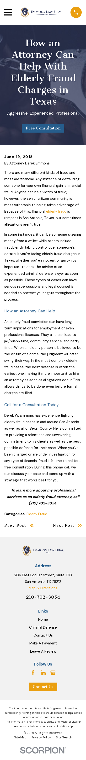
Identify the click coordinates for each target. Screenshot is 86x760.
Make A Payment (43, 643)
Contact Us (43, 635)
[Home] (41, 12)
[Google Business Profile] (52, 672)
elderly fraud (56, 211)
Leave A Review (43, 651)
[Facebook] (33, 672)
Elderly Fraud (37, 514)
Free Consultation (43, 128)
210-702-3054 (43, 597)
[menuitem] (20, 738)
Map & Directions (43, 588)
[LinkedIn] (43, 672)
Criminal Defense (43, 627)
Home (43, 619)
